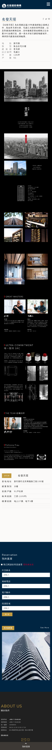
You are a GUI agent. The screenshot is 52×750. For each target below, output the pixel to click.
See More (44, 627)
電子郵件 (6, 592)
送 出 (7, 614)
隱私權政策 (28, 564)
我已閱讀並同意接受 (18, 564)
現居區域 (6, 603)
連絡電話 (6, 581)
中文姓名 (6, 570)
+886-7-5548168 (15, 719)
